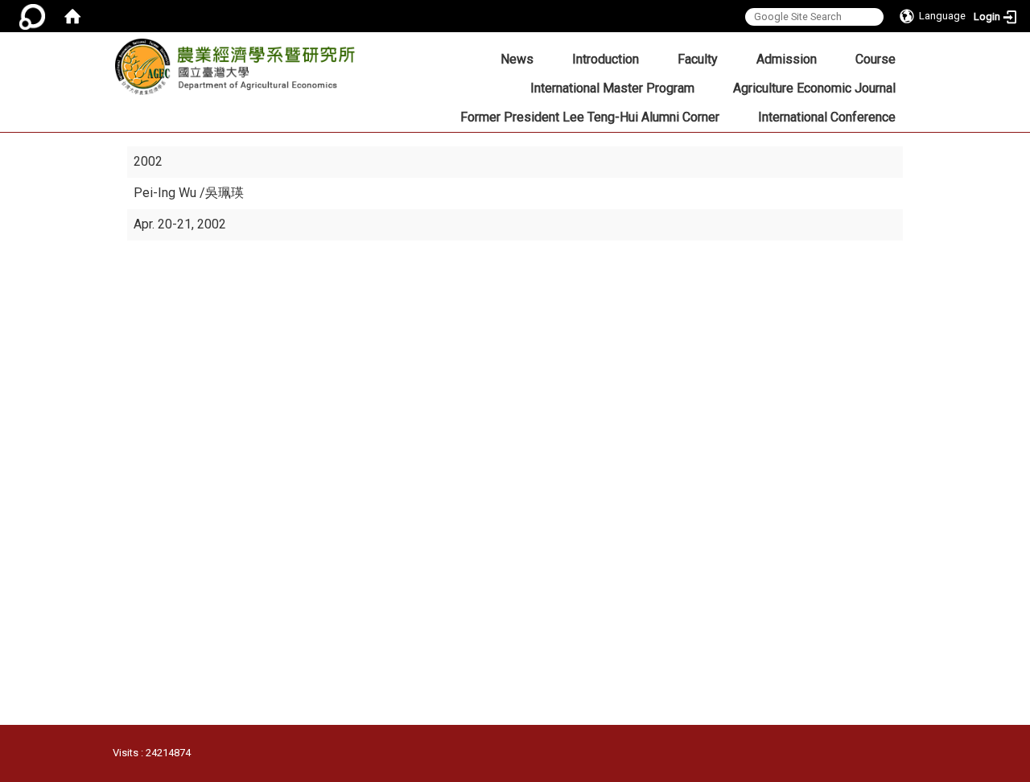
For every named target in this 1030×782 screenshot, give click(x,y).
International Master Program (612, 88)
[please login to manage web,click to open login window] (32, 16)
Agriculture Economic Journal (814, 88)
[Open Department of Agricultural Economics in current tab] (235, 72)
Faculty (698, 59)
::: (346, 53)
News (517, 59)
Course (875, 59)
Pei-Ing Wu (167, 192)
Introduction (605, 59)
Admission (786, 59)
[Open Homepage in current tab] (72, 16)
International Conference (827, 117)
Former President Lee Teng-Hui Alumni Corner (589, 117)
